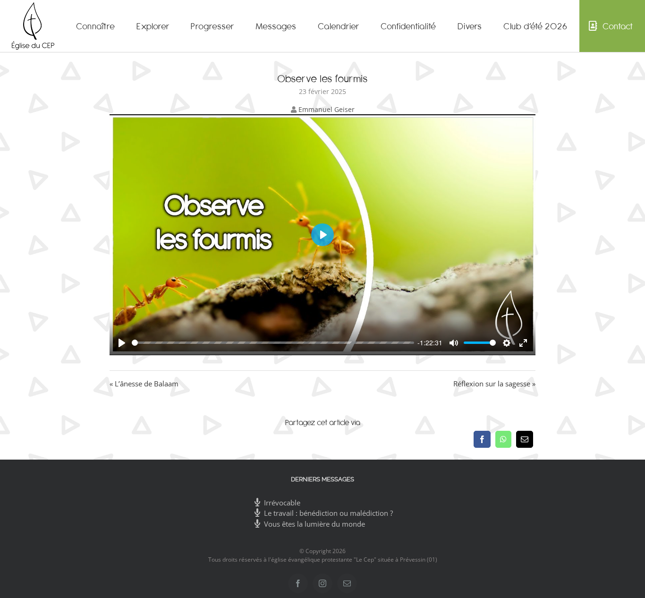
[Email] (524, 439)
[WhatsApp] (503, 439)
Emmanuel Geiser (326, 109)
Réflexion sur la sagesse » (494, 383)
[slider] (273, 342)
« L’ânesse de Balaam (144, 383)
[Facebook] (482, 439)
